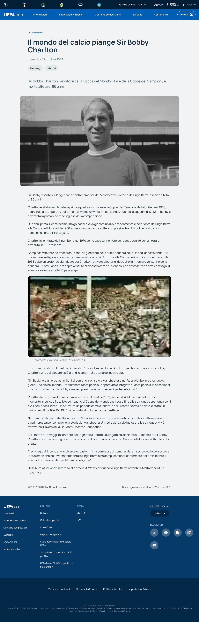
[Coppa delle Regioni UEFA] (99, 4)
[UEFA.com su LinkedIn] (189, 535)
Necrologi (35, 68)
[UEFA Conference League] (43, 4)
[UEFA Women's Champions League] (80, 4)
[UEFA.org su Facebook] (166, 535)
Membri (52, 68)
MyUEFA (81, 513)
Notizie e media (11, 549)
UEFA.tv (44, 513)
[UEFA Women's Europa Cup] (61, 4)
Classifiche (46, 527)
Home (13, 14)
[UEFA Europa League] (24, 4)
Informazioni (10, 513)
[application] (99, 316)
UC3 (79, 520)
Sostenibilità (10, 542)
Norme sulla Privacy (86, 589)
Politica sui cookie (112, 589)
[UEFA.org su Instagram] (178, 535)
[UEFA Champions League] (5, 4)
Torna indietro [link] (37, 33)
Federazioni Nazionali (14, 520)
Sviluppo (8, 534)
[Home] (12, 506)
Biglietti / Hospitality (50, 534)
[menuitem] (42, 14)
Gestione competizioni (15, 527)
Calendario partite (49, 520)
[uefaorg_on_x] (154, 535)
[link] (40, 14)
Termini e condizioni (59, 589)
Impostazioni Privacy (140, 589)
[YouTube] (154, 548)
